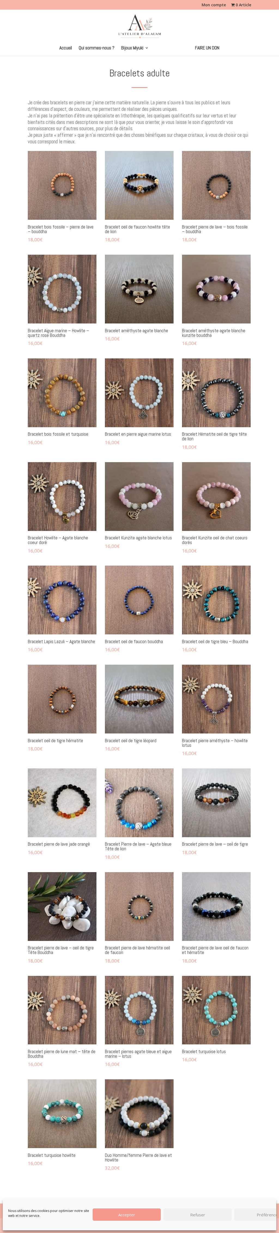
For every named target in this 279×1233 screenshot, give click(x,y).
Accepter (126, 1214)
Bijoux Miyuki (132, 48)
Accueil (65, 48)
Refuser (197, 1214)
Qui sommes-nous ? (96, 48)
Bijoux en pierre (169, 48)
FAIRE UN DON (207, 48)
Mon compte (214, 5)
